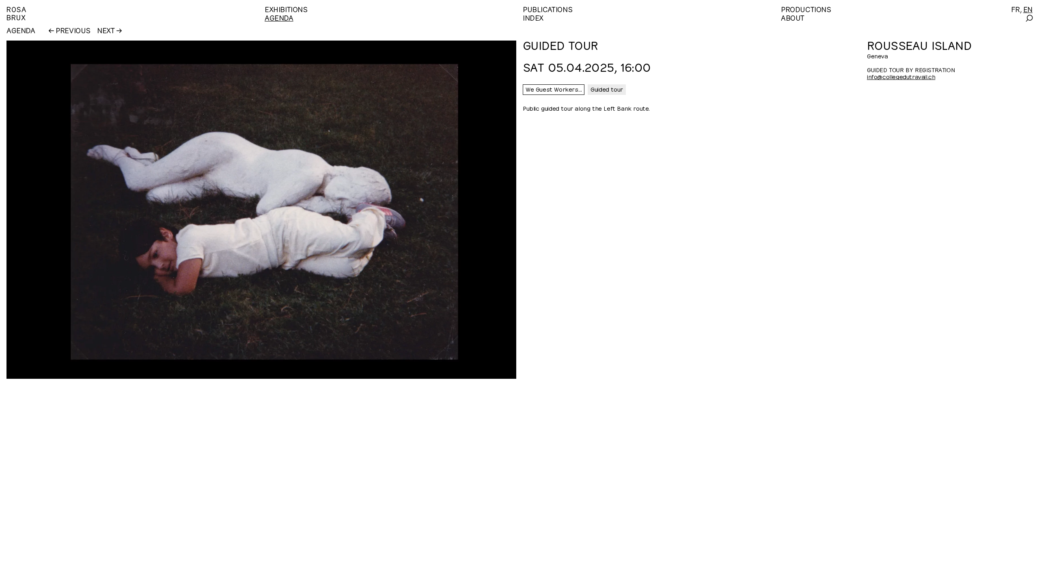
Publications (547, 9)
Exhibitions (286, 9)
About (792, 17)
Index (533, 17)
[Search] (1029, 18)
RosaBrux (16, 13)
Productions (806, 9)
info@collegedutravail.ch (901, 76)
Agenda (279, 17)
